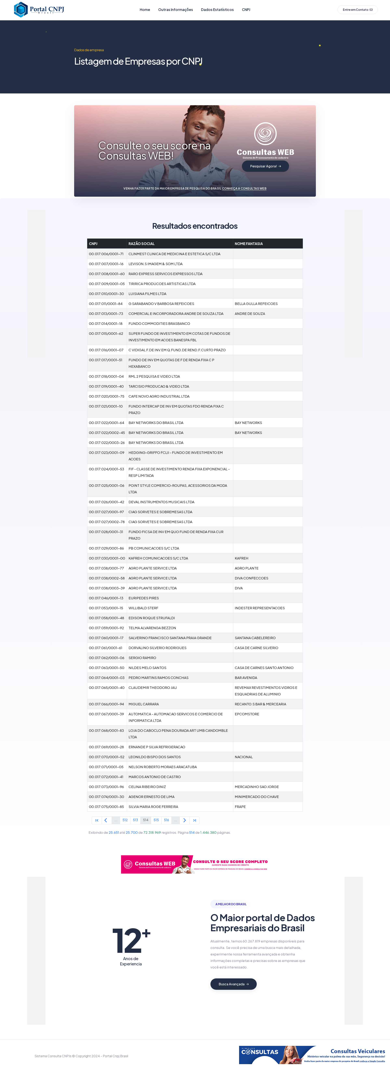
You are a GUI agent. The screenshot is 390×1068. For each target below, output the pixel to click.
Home (145, 9)
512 (125, 820)
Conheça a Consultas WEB (244, 188)
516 (166, 820)
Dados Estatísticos (217, 9)
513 (135, 820)
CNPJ (246, 9)
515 (156, 820)
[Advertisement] (43, 271)
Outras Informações (175, 9)
